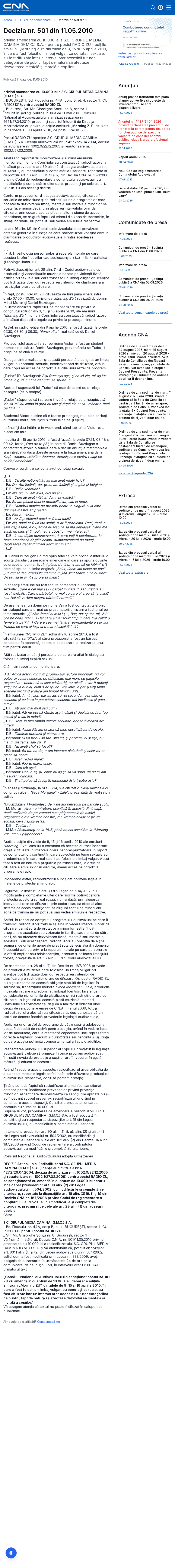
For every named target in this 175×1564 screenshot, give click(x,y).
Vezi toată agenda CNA (135, 473)
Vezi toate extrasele (133, 572)
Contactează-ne (48, 1321)
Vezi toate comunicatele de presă (143, 312)
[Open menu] (169, 7)
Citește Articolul (129, 63)
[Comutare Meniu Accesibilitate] (11, 1553)
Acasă (7, 20)
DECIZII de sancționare (35, 20)
